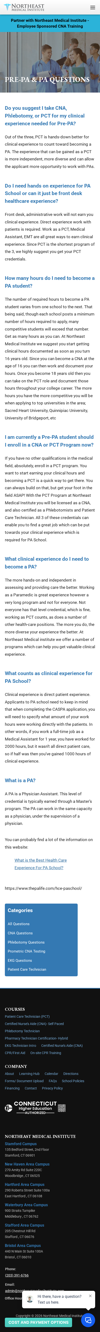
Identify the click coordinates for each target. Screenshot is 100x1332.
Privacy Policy (52, 1088)
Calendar (51, 1074)
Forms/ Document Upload (24, 1081)
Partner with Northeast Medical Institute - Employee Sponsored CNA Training (50, 23)
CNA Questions (20, 933)
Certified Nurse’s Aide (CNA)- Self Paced (34, 1024)
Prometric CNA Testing (26, 951)
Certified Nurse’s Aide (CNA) (62, 1046)
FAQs (53, 1081)
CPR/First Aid (15, 1053)
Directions (70, 1074)
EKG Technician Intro (20, 1046)
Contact (31, 1088)
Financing (12, 1088)
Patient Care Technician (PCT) (27, 1017)
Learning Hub (29, 1074)
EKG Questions (20, 960)
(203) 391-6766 (17, 1275)
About (9, 1074)
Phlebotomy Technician (22, 1031)
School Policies (73, 1081)
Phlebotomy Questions (26, 942)
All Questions (19, 924)
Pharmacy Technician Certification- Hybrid (36, 1038)
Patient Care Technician (27, 969)
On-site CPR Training (45, 1053)
